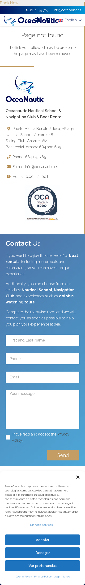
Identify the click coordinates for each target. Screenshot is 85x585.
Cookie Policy (23, 576)
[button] (78, 477)
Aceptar (42, 540)
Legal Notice (62, 576)
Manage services (41, 524)
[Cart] (47, 20)
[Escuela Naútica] (31, 20)
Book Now (9, 3)
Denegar (42, 553)
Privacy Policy (42, 576)
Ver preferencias (43, 566)
